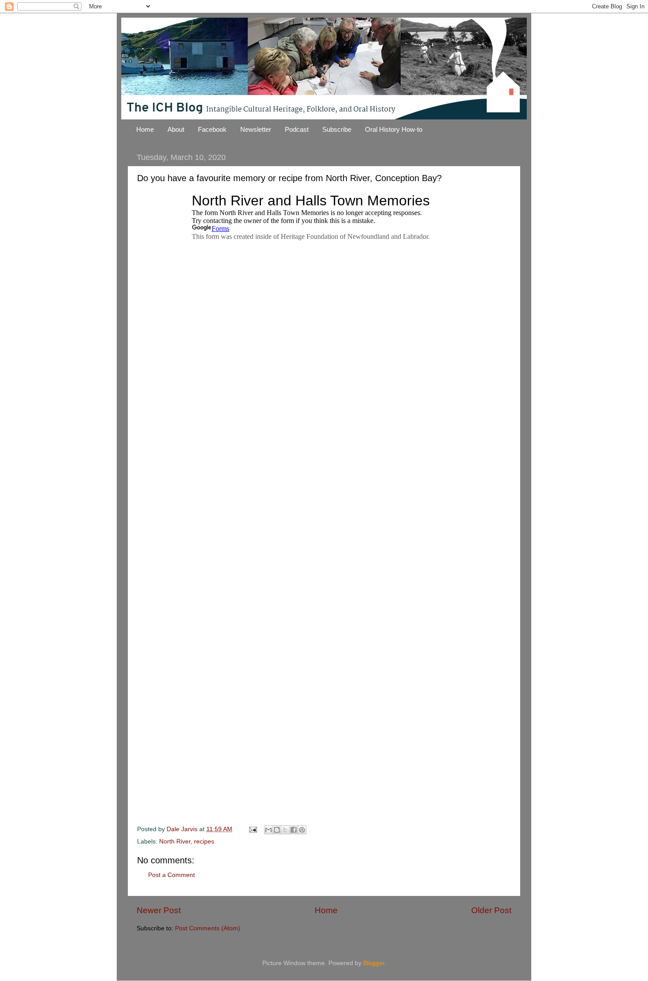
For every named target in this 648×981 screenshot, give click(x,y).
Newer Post (159, 910)
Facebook (212, 129)
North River (174, 841)
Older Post (491, 910)
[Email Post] (252, 829)
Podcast (297, 129)
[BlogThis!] (276, 829)
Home (145, 129)
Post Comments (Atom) (207, 928)
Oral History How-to (393, 129)
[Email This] (268, 829)
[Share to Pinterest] (302, 829)
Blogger (373, 963)
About (176, 129)
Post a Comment (171, 875)
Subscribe (336, 129)
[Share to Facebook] (293, 829)
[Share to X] (285, 829)
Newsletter (255, 129)
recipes (204, 841)
